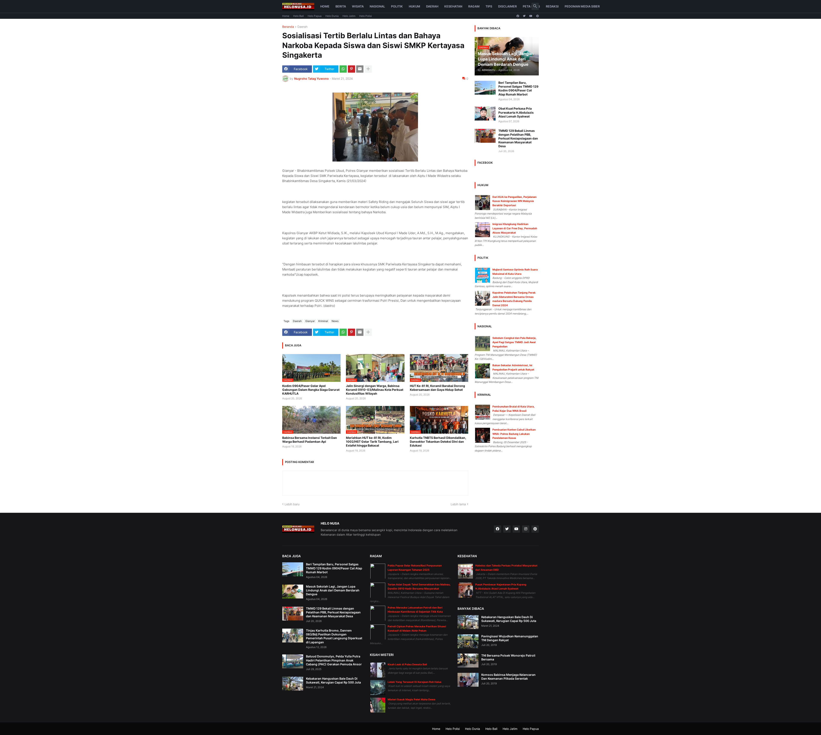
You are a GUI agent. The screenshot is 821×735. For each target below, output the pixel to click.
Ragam (474, 6)
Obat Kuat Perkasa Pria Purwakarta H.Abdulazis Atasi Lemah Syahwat (516, 112)
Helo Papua (315, 16)
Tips (489, 6)
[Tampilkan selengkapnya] (368, 69)
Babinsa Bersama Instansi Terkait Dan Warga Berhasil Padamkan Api (309, 439)
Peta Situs (531, 6)
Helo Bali (298, 16)
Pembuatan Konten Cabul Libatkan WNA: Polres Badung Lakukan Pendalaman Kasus (514, 434)
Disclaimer (507, 6)
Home (324, 6)
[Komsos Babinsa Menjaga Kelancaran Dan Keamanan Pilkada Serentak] (468, 680)
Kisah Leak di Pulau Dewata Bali (407, 664)
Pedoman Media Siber (582, 6)
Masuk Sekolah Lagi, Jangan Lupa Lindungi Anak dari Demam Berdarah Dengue (332, 590)
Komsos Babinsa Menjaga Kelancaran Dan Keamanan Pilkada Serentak (508, 676)
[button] (535, 6)
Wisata (358, 6)
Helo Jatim (349, 16)
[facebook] (518, 16)
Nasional (377, 6)
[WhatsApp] (343, 69)
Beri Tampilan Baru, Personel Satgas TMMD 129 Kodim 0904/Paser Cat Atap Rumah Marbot (518, 88)
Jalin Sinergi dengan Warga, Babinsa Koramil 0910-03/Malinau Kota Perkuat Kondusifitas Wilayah (374, 389)
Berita (340, 6)
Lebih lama (458, 504)
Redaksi (552, 6)
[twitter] (524, 16)
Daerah (432, 6)
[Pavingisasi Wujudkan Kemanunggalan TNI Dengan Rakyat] (468, 641)
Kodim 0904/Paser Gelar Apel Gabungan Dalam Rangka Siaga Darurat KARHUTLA (311, 389)
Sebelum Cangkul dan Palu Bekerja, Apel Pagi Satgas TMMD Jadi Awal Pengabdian (514, 342)
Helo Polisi (365, 16)
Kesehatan (453, 6)
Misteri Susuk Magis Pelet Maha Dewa (411, 699)
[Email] (359, 69)
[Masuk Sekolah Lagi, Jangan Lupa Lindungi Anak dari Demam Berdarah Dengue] (292, 591)
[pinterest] (537, 16)
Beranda (288, 26)
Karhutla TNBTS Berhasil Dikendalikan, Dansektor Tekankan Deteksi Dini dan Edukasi (438, 441)
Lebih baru (292, 504)
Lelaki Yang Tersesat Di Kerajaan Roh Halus (415, 682)
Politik (397, 6)
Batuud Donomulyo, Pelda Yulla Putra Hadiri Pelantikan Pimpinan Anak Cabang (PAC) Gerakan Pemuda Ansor (334, 660)
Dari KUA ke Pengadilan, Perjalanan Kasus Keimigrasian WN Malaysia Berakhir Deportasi (514, 201)
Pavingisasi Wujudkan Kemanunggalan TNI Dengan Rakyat (509, 638)
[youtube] (530, 16)
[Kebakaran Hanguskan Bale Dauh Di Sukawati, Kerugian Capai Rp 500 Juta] (292, 684)
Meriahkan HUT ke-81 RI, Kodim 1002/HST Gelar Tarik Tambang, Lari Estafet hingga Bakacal (372, 441)
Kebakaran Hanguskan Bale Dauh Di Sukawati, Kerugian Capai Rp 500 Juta (333, 680)
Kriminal (323, 321)
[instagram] (525, 529)
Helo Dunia (332, 16)
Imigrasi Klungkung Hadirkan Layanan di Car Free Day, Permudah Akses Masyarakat (514, 228)
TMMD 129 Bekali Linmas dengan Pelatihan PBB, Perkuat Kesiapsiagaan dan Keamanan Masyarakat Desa (518, 138)
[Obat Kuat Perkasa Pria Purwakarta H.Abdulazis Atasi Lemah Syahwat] (485, 114)
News (335, 321)
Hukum (414, 6)
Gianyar (310, 321)
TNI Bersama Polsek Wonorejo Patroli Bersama (508, 657)
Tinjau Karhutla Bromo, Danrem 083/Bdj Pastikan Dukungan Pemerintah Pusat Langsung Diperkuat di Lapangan (334, 636)
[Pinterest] (351, 69)
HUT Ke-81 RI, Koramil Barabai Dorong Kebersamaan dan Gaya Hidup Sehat (437, 387)
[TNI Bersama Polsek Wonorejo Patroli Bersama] (468, 660)
